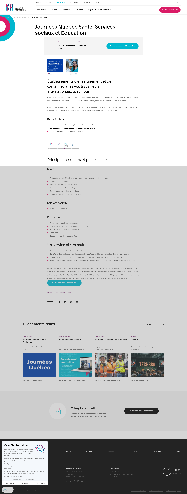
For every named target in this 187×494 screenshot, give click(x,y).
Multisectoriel (64, 336)
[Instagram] (78, 482)
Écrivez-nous (114, 477)
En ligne (82, 46)
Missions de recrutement (56, 293)
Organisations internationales (99, 10)
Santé (70, 293)
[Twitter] (70, 482)
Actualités (49, 2)
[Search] (171, 2)
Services (38, 2)
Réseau (97, 2)
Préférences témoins (156, 491)
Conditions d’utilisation (138, 491)
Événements (61, 2)
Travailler (79, 10)
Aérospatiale (27, 336)
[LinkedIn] (66, 482)
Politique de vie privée (173, 491)
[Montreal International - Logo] (16, 7)
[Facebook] (74, 482)
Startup (134, 336)
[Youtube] (82, 482)
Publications (74, 2)
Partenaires (86, 2)
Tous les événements (145, 324)
